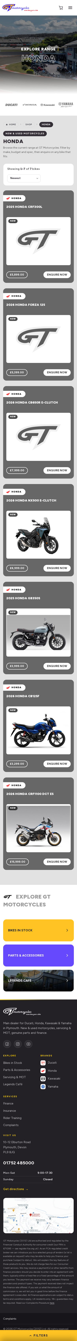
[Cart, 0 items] (60, 7)
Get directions (15, 1189)
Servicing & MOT (14, 1077)
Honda (52, 1070)
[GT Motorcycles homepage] (22, 1012)
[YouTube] (28, 1044)
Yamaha (53, 1086)
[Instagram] (18, 1044)
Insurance (9, 1111)
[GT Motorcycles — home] (20, 7)
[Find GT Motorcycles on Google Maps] (38, 1215)
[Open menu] (70, 7)
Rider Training (12, 1118)
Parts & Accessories (16, 1070)
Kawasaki (54, 1078)
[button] (11, 105)
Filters (41, 1335)
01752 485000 (18, 1163)
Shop (28, 124)
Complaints (11, 1125)
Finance (8, 1103)
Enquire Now (57, 274)
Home (12, 124)
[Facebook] (7, 1044)
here (52, 1303)
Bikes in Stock (12, 1063)
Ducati (52, 1062)
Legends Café (13, 1084)
